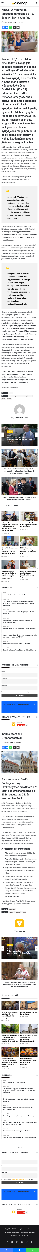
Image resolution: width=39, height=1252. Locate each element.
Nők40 (3, 398)
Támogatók (25, 1235)
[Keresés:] (37, 4)
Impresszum (7, 1232)
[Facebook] (3, 27)
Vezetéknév (5, 678)
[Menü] (3, 4)
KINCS (30, 396)
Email (3, 671)
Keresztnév (4, 685)
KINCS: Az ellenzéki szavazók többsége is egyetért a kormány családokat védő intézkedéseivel (9, 575)
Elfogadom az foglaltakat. (18, 692)
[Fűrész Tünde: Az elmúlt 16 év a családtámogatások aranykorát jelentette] (10, 541)
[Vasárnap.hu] (20, 3)
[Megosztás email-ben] (14, 27)
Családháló (11, 432)
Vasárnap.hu (32, 1229)
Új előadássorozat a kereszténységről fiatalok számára (17, 441)
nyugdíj (9, 398)
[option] (20, 435)
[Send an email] (15, 22)
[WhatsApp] (10, 27)
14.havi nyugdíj (23, 396)
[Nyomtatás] (18, 27)
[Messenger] (6, 27)
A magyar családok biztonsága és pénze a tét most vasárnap (28, 524)
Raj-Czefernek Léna (9, 22)
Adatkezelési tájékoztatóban (19, 692)
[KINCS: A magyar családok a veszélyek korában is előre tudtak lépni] (29, 541)
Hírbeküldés (15, 1232)
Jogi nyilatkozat (15, 1235)
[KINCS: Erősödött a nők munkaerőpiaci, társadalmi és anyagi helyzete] (29, 564)
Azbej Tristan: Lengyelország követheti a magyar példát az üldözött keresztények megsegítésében (10, 526)
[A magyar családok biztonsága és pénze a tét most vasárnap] (29, 516)
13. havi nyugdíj (13, 396)
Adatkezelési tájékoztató (28, 1232)
